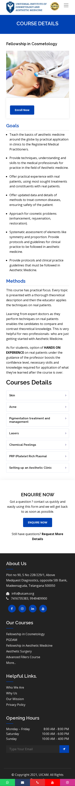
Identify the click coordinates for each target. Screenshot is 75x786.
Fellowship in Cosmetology (25, 634)
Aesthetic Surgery (19, 651)
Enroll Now (22, 110)
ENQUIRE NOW (37, 522)
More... (11, 663)
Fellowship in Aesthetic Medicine (29, 645)
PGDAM (11, 640)
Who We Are (15, 687)
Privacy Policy (15, 705)
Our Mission (15, 699)
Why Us (11, 693)
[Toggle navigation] (66, 5)
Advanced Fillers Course (23, 657)
